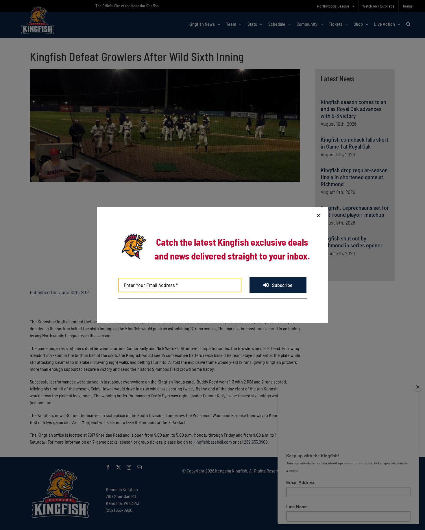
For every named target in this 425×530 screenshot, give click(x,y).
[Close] (318, 215)
